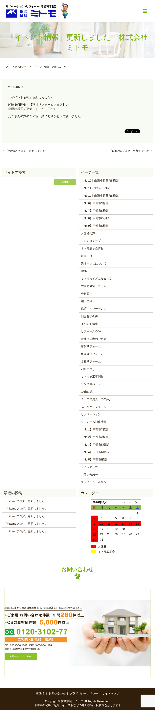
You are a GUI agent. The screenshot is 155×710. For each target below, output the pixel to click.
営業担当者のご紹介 (93, 338)
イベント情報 (20, 97)
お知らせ (21, 66)
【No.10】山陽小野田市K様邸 (100, 180)
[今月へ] (130, 502)
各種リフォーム (91, 361)
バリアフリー (89, 369)
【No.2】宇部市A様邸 (95, 437)
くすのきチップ (91, 240)
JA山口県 (87, 391)
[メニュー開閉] (145, 11)
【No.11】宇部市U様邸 (95, 188)
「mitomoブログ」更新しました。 (25, 501)
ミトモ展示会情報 (92, 248)
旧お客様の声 (89, 316)
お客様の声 (88, 233)
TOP (6, 66)
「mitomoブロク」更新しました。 (25, 523)
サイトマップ (89, 467)
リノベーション (91, 414)
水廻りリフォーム (92, 354)
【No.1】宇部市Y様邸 (95, 429)
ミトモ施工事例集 (92, 376)
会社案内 (86, 293)
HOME (85, 271)
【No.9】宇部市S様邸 (95, 225)
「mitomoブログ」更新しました (25, 150)
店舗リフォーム (91, 346)
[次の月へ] (137, 502)
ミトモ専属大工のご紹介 (96, 399)
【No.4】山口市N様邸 (95, 452)
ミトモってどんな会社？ (96, 278)
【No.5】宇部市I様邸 (94, 459)
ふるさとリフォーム (93, 406)
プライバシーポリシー (95, 482)
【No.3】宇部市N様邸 (95, 444)
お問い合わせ (89, 474)
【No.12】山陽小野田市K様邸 (100, 195)
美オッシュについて (93, 263)
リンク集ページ (91, 384)
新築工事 (86, 256)
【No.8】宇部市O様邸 (95, 218)
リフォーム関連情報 (93, 421)
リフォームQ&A (91, 331)
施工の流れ (88, 301)
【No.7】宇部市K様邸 (95, 210)
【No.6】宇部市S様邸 (95, 203)
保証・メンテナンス (93, 308)
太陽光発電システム (93, 286)
